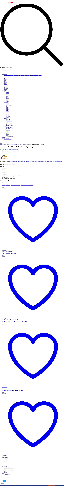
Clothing (5, 118)
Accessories (8, 130)
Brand (3, 169)
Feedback (5, 472)
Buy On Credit (4, 70)
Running (5, 82)
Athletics (7, 92)
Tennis (5, 86)
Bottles (7, 131)
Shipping (5, 471)
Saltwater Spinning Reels (24, 144)
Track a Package (7, 474)
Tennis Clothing (8, 122)
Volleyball (6, 88)
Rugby (5, 81)
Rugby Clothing (9, 124)
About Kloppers (5, 457)
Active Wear (8, 119)
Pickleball (8, 109)
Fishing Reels (11, 144)
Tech (5, 126)
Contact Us (6, 458)
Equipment (6, 102)
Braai (7, 132)
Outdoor (5, 129)
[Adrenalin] (4, 160)
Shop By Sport (4, 74)
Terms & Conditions (7, 467)
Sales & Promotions (5, 138)
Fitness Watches (8, 127)
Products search (3, 67)
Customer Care (4, 466)
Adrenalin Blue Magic (39, 161)
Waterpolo (6, 87)
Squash (5, 84)
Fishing (7, 134)
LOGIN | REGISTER (5, 140)
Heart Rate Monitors (9, 128)
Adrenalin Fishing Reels (47, 161)
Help (3, 473)
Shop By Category (5, 90)
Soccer (5, 83)
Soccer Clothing (9, 123)
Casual (7, 93)
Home (1, 144)
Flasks (7, 135)
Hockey (5, 78)
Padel (5, 80)
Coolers (7, 133)
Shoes (5, 91)
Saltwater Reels (16, 144)
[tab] (33, 168)
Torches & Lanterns (9, 136)
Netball (5, 79)
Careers (5, 460)
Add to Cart (4, 256)
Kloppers (5, 89)
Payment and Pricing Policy (8, 468)
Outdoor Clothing (9, 121)
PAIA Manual (6, 469)
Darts (7, 104)
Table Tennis (8, 114)
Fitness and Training (7, 77)
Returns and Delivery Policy (8, 470)
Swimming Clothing (9, 125)
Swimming (8, 113)
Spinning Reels (59, 161)
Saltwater (55, 161)
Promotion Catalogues (7, 139)
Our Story (6, 459)
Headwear (8, 120)
